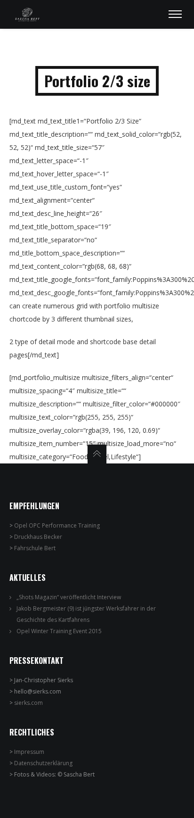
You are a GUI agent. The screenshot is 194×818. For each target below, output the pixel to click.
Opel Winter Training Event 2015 (59, 631)
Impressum (29, 752)
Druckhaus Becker (38, 537)
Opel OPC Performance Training (57, 525)
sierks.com (28, 703)
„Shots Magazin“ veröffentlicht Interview (68, 597)
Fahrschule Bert (35, 548)
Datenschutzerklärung (43, 763)
